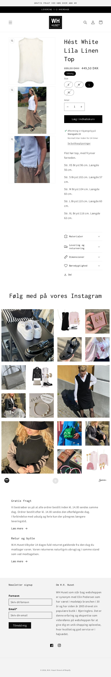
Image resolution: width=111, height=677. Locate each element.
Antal (66, 100)
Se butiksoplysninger (79, 143)
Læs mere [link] (17, 528)
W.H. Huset (51, 670)
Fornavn (14, 595)
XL (71, 92)
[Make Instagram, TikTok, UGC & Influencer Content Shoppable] (103, 481)
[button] (10, 22)
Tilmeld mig (20, 625)
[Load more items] (55, 481)
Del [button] (70, 274)
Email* (13, 609)
